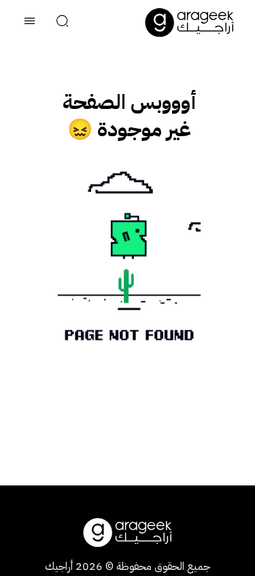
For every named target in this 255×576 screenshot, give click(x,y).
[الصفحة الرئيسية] (190, 22)
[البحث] (62, 22)
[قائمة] (30, 22)
